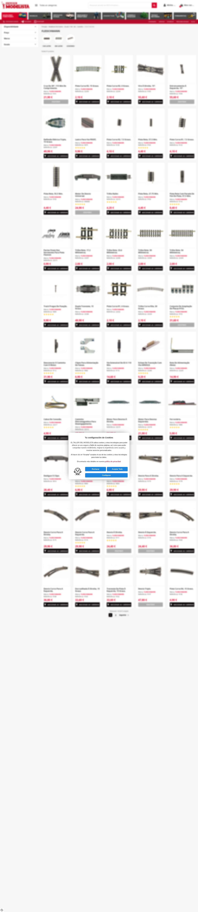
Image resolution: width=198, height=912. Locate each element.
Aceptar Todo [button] (117, 469)
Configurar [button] (106, 475)
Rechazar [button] (95, 469)
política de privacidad (113, 461)
